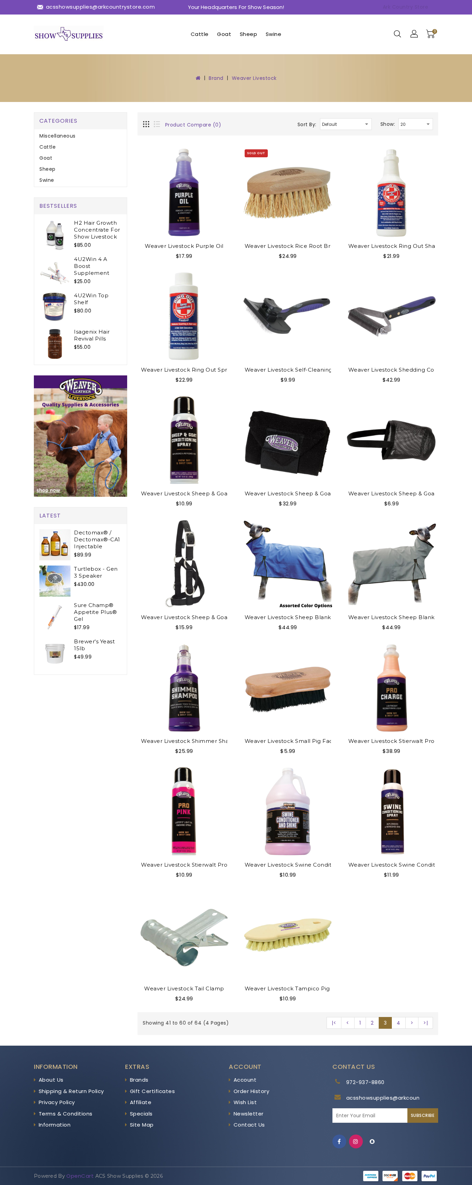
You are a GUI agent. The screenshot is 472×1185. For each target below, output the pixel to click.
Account (245, 1079)
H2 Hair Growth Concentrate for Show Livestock (97, 230)
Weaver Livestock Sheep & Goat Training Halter (206, 617)
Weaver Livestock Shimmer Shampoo (193, 741)
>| (425, 1022)
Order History (252, 1091)
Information (55, 1124)
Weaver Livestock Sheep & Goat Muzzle (403, 493)
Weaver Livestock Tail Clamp (184, 988)
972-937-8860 (365, 1082)
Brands (139, 1079)
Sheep (248, 34)
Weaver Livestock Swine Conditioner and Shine (310, 864)
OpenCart (80, 1175)
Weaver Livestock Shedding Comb (396, 369)
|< (334, 1022)
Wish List (245, 1102)
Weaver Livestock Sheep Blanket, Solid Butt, (410, 617)
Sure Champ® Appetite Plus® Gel (95, 612)
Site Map (142, 1124)
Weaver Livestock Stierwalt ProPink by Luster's (206, 864)
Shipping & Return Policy (71, 1091)
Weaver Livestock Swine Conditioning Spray (408, 864)
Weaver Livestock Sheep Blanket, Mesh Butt (307, 617)
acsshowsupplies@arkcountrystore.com (400, 1097)
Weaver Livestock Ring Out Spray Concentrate (205, 369)
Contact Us (249, 1124)
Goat (224, 34)
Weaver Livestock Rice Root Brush (292, 246)
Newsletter (249, 1113)
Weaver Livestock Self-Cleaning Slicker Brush (307, 369)
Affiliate (141, 1102)
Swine (274, 34)
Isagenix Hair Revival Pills (92, 335)
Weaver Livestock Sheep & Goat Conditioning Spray (212, 493)
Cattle (200, 34)
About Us (51, 1079)
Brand (216, 78)
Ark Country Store (405, 6)
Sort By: (307, 124)
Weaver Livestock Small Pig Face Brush (300, 741)
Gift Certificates (152, 1091)
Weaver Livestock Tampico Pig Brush (296, 988)
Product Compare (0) (193, 124)
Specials (141, 1113)
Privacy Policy (57, 1102)
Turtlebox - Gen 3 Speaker (96, 572)
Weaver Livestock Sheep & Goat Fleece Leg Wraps (315, 493)
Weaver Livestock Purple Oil (184, 246)
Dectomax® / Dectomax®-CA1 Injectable (97, 539)
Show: (387, 124)
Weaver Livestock (254, 78)
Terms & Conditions (66, 1113)
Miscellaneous (57, 135)
